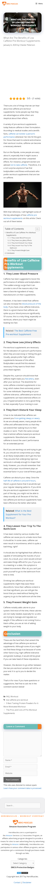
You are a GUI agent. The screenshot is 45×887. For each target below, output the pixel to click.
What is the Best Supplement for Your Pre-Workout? (19, 514)
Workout (14, 696)
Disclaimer (26, 882)
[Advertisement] (22, 73)
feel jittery (29, 378)
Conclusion (10, 253)
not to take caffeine (18, 165)
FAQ (8, 696)
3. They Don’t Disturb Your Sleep (21, 243)
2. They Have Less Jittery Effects (21, 240)
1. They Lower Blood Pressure (20, 238)
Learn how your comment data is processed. (22, 788)
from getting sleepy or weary (27, 418)
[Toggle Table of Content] (36, 229)
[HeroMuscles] (10, 3)
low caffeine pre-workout (17, 700)
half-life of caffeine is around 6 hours (19, 480)
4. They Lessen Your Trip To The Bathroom (21, 246)
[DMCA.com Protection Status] (22, 873)
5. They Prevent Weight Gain (20, 250)
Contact (17, 882)
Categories (22, 859)
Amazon (9, 835)
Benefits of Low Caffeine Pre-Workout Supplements (21, 233)
